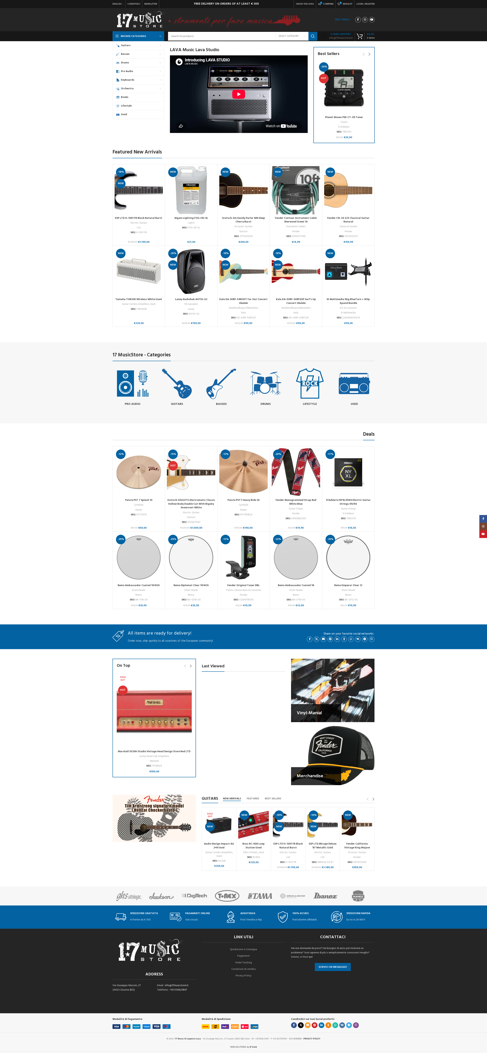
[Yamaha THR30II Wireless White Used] (139, 271)
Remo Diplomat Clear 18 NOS (191, 585)
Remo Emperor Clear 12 (348, 585)
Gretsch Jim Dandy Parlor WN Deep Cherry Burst (243, 220)
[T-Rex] (197, 895)
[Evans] (361, 895)
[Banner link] (333, 690)
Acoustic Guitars (243, 227)
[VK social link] (358, 639)
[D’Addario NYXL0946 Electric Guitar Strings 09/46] (348, 472)
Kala (243, 313)
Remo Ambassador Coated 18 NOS (139, 585)
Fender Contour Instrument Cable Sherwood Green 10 (296, 220)
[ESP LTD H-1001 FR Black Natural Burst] (139, 190)
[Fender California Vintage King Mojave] (357, 824)
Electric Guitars (139, 223)
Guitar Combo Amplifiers (135, 304)
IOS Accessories (348, 308)
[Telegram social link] (365, 639)
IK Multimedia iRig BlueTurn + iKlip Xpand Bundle (348, 301)
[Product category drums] (265, 387)
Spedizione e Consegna (243, 949)
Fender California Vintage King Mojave (357, 846)
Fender (296, 232)
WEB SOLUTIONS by (243, 1047)
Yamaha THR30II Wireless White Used (139, 299)
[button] (364, 54)
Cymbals (138, 505)
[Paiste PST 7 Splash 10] (139, 472)
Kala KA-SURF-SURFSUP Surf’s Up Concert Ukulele (296, 301)
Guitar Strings (348, 509)
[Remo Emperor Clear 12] (348, 557)
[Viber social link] (371, 639)
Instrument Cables (296, 227)
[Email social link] (323, 639)
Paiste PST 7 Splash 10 (138, 500)
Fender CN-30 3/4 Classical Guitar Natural (348, 220)
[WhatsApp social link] (351, 639)
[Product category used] (354, 387)
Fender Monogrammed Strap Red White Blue (296, 502)
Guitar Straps (296, 509)
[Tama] (230, 895)
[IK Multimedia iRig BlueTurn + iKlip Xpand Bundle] (348, 271)
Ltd (138, 228)
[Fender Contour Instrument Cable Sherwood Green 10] (296, 190)
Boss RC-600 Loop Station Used (253, 846)
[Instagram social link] (365, 20)
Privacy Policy (243, 975)
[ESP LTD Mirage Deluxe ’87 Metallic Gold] (322, 824)
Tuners (344, 122)
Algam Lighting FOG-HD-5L (191, 218)
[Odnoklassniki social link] (344, 639)
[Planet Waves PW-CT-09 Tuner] (344, 87)
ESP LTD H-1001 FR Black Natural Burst (138, 218)
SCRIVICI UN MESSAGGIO (333, 967)
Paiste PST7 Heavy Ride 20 (243, 500)
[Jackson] (132, 895)
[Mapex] (328, 895)
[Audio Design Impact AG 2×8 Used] (219, 824)
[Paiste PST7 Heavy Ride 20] (243, 472)
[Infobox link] (337, 36)
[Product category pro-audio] (133, 387)
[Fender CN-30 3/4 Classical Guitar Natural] (348, 190)
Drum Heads (138, 590)
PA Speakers (191, 304)
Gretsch (243, 232)
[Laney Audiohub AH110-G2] (191, 271)
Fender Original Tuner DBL (243, 585)
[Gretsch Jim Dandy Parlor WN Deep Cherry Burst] (243, 190)
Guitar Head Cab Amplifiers (154, 756)
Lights (191, 223)
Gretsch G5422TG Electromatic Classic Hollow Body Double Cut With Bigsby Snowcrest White (191, 504)
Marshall (154, 761)
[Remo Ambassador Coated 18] (296, 557)
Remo (138, 595)
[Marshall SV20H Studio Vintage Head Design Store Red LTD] (154, 710)
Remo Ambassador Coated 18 (296, 585)
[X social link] (316, 639)
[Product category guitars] (177, 387)
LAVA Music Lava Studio (194, 50)
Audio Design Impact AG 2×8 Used (219, 846)
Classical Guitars (348, 227)
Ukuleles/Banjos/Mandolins (243, 308)
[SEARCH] (312, 36)
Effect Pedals (250, 852)
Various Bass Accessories (247, 590)
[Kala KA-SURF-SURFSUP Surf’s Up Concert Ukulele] (296, 271)
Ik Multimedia (348, 313)
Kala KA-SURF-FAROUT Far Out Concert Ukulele (243, 301)
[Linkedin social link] (337, 639)
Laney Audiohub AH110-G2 (191, 299)
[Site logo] (141, 20)
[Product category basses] (221, 387)
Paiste (138, 510)
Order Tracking (243, 962)
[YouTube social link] (372, 20)
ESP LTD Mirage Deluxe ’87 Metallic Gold (322, 846)
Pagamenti (243, 956)
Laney (191, 309)
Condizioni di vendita (243, 969)
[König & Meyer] (263, 895)
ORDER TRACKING (305, 4)
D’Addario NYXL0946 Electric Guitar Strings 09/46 (348, 502)
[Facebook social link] (358, 20)
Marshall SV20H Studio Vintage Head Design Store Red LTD (154, 751)
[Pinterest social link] (330, 639)
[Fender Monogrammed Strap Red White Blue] (296, 472)
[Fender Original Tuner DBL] (243, 557)
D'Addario (344, 127)
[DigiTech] (164, 895)
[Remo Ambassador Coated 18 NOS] (139, 557)
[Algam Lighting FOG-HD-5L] (191, 190)
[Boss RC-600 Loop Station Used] (253, 824)
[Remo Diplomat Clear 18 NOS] (191, 557)
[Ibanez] (296, 895)
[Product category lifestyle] (310, 387)
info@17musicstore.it (176, 985)
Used (152, 304)
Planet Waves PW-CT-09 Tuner (344, 117)
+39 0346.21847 (178, 990)
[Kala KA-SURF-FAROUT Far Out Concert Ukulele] (243, 271)
